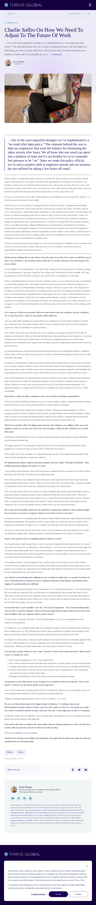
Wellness (10, 752)
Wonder (20, 752)
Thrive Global (75, 818)
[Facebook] (73, 770)
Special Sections (74, 13)
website (34, 733)
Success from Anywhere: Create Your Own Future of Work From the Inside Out (51, 810)
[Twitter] (79, 770)
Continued (56, 54)
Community (11, 23)
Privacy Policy (79, 880)
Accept (58, 894)
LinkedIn (17, 733)
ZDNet (29, 820)
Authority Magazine (17, 820)
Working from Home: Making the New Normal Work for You (30, 813)
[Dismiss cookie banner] (87, 866)
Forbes (49, 818)
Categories (10, 13)
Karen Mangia (18, 62)
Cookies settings (38, 894)
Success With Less (46, 815)
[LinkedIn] (85, 770)
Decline (79, 894)
